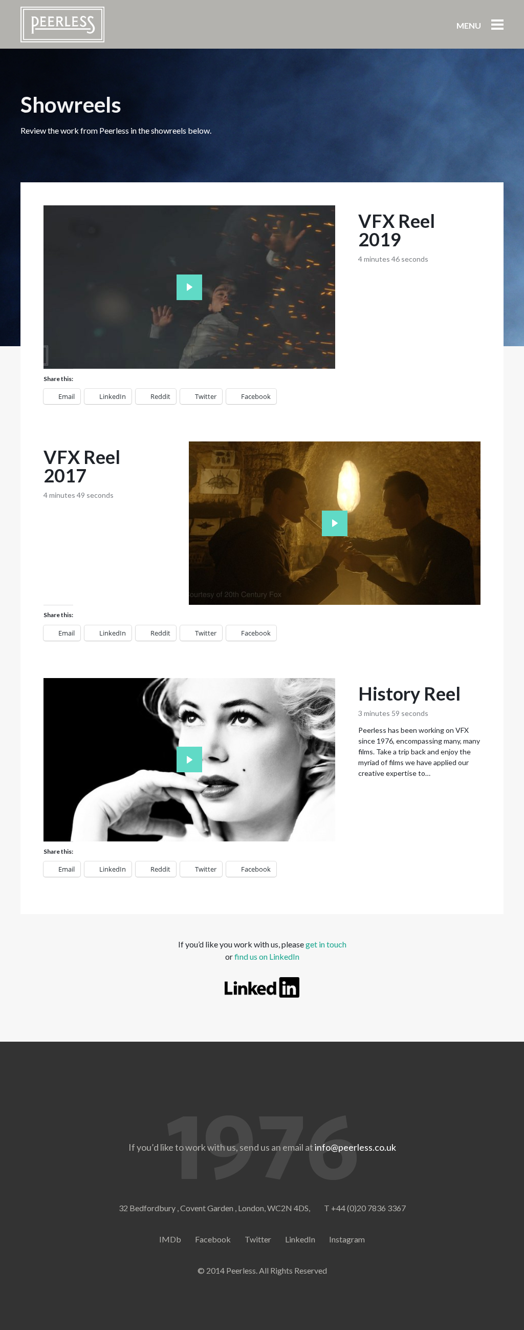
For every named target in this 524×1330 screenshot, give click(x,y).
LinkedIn (300, 1239)
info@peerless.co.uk (355, 1147)
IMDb (170, 1239)
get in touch (325, 944)
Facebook (213, 1239)
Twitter (258, 1239)
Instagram (347, 1239)
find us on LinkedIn (266, 956)
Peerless (62, 25)
